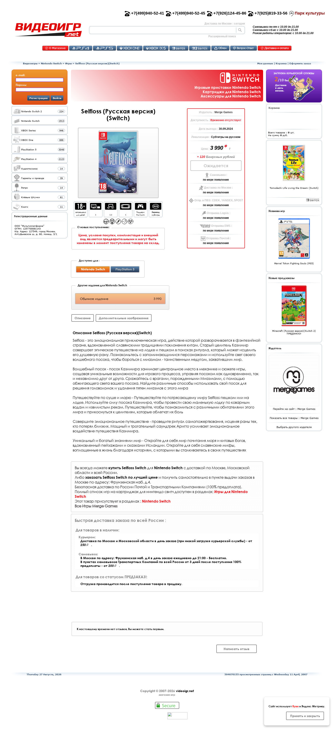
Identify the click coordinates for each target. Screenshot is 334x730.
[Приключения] (118, 223)
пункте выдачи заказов (232, 477)
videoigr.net (185, 691)
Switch (178, 48)
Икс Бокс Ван (130, 48)
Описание (83, 318)
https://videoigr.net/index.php (48, 30)
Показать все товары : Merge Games (294, 417)
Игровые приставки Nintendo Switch (227, 87)
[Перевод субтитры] (156, 208)
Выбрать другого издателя (294, 427)
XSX (156, 48)
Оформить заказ (300, 63)
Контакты (55, 48)
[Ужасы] (112, 223)
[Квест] (124, 223)
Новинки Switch (312, 200)
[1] (96, 208)
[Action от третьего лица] (106, 223)
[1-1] (111, 208)
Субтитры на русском (225, 137)
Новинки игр (277, 211)
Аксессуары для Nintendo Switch (231, 96)
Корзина (281, 63)
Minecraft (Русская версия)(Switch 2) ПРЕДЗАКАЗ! (294, 332)
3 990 (217, 148)
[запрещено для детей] (81, 208)
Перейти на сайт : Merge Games (294, 408)
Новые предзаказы (281, 278)
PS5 (104, 48)
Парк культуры (310, 13)
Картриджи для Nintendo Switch (232, 92)
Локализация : (201, 137)
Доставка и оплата (275, 48)
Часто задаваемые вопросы (243, 48)
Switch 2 (200, 48)
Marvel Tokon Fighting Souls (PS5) (294, 263)
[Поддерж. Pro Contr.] (141, 208)
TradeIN (220, 48)
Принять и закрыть (305, 716)
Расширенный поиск (222, 36)
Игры (68, 63)
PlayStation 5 (125, 269)
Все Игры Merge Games (96, 505)
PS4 (80, 48)
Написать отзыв (236, 649)
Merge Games (223, 112)
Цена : (205, 148)
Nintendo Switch (51, 63)
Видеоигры (30, 63)
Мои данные (265, 63)
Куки (295, 706)
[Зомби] (130, 223)
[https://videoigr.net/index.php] (48, 30)
